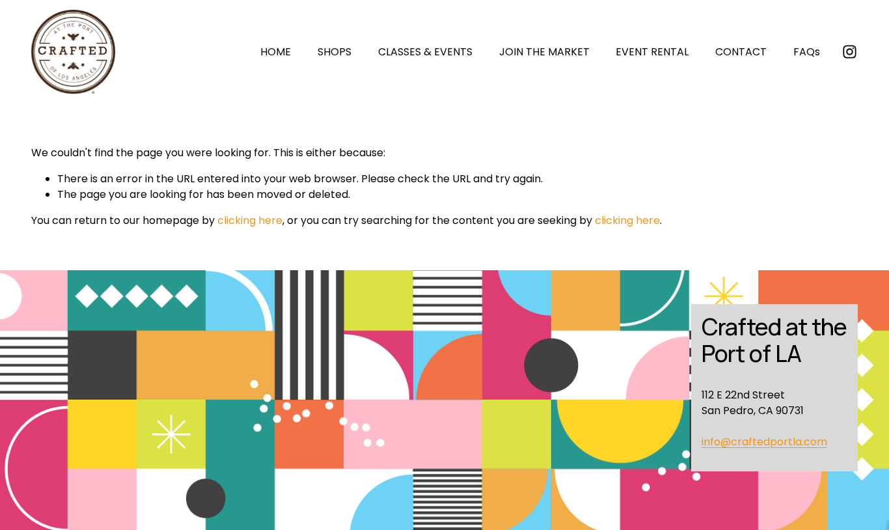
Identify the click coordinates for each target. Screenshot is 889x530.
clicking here (249, 220)
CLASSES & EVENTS (425, 51)
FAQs (806, 51)
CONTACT (741, 51)
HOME (275, 51)
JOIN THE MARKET (544, 51)
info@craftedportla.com (764, 441)
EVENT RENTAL (652, 51)
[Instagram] (849, 52)
